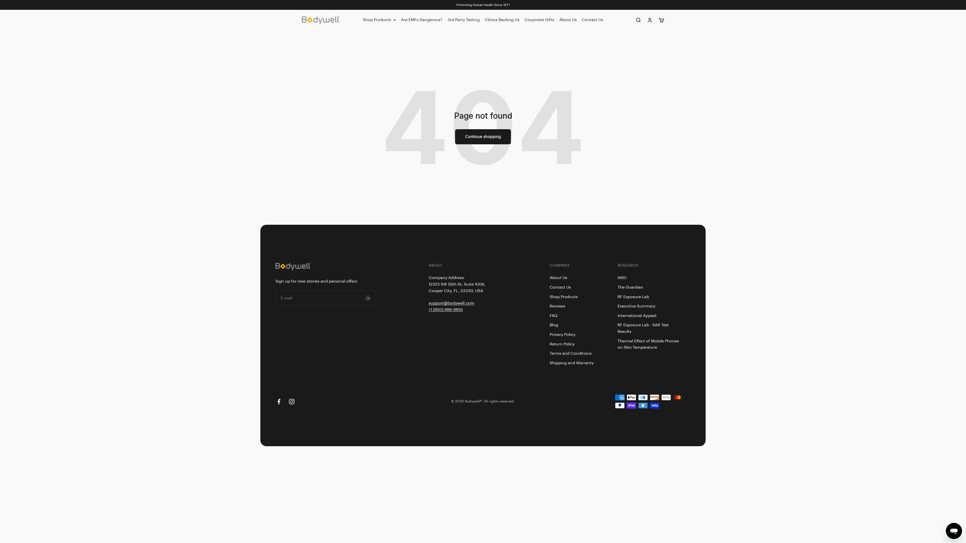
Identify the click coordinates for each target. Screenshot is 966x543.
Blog (554, 325)
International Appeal (637, 316)
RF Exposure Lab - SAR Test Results (643, 328)
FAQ (553, 316)
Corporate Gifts (539, 20)
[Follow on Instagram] (291, 401)
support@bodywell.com (451, 303)
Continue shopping (483, 136)
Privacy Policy (562, 335)
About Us (568, 20)
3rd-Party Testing (464, 20)
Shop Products (377, 20)
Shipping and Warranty (571, 363)
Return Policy (562, 344)
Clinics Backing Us (502, 20)
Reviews (557, 306)
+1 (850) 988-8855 (446, 310)
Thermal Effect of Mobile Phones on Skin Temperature (648, 344)
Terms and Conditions (571, 353)
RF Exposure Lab (633, 297)
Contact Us (592, 20)
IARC (622, 278)
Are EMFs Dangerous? (421, 20)
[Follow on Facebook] (278, 401)
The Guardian (630, 287)
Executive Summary (636, 306)
